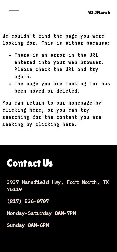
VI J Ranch (99, 12)
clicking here (21, 110)
